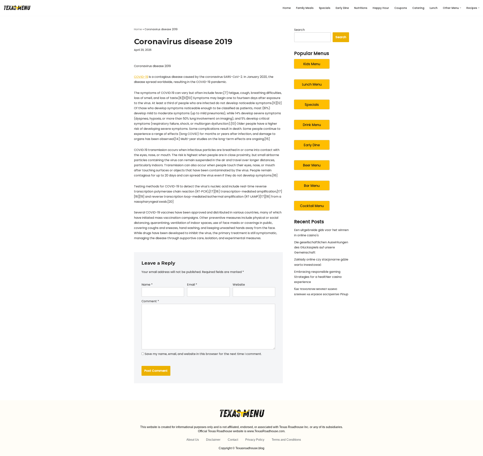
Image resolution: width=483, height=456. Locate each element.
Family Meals (305, 8)
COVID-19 (141, 77)
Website (239, 284)
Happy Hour (381, 8)
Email (192, 284)
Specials (324, 8)
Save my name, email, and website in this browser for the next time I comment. (203, 354)
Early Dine (342, 8)
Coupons (400, 8)
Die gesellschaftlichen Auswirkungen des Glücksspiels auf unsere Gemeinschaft (321, 247)
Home (287, 8)
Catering (418, 8)
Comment (150, 301)
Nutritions (360, 8)
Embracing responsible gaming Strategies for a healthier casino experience (318, 277)
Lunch (434, 8)
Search (299, 30)
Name (147, 284)
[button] (460, 8)
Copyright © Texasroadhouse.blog (241, 448)
